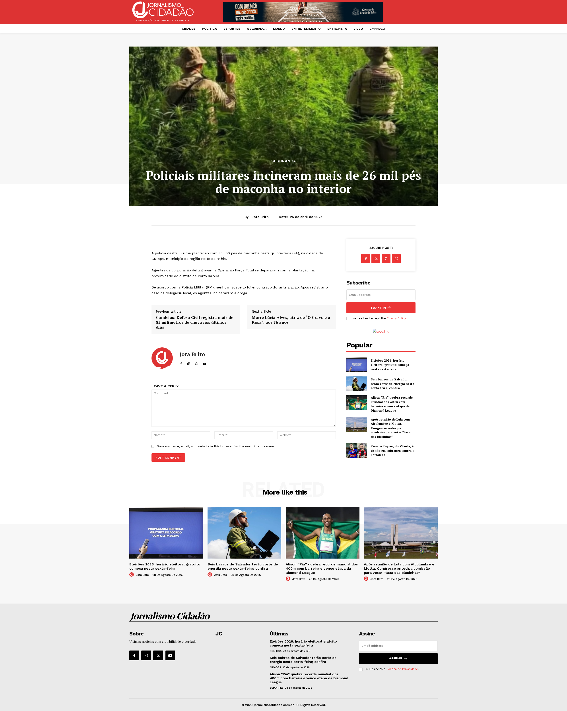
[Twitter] (375, 258)
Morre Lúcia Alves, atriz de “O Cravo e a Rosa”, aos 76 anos (291, 320)
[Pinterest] (386, 258)
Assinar (395, 658)
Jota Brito (260, 217)
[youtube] (204, 363)
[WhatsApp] (396, 258)
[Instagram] (146, 655)
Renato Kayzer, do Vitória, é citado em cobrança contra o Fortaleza (392, 450)
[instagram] (188, 363)
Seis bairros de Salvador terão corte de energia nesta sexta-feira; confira (392, 383)
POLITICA (276, 651)
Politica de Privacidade (402, 669)
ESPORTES (277, 687)
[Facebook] (365, 258)
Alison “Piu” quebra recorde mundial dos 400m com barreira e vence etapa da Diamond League (392, 404)
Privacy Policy (396, 318)
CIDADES (275, 667)
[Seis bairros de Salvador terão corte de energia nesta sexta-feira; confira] (356, 383)
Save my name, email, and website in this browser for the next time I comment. (217, 446)
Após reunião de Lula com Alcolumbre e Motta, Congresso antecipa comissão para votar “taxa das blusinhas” (390, 428)
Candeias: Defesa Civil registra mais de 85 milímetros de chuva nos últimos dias (194, 322)
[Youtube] (170, 655)
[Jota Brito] (162, 358)
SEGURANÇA (283, 161)
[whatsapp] (196, 363)
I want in (378, 307)
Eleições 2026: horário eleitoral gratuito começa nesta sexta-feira (390, 364)
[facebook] (181, 363)
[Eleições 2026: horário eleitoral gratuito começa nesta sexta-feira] (356, 364)
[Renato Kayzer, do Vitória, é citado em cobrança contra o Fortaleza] (356, 450)
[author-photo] (132, 574)
